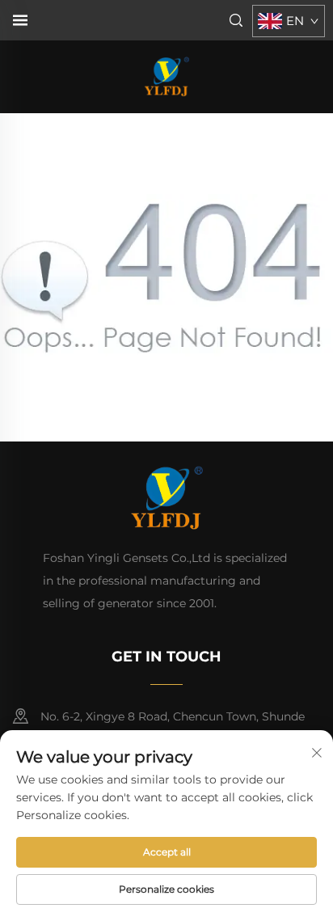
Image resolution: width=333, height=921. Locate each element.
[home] (166, 75)
